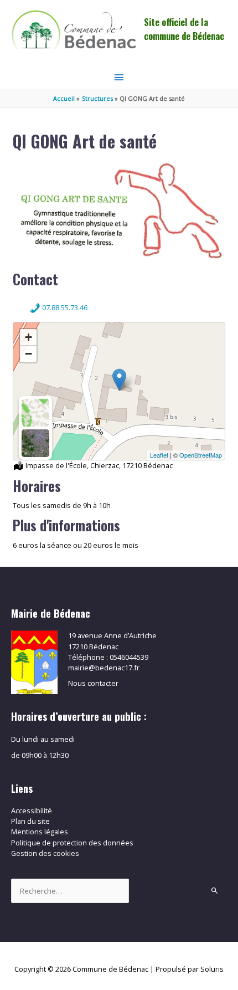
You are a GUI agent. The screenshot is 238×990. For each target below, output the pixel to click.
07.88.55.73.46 (63, 307)
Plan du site (30, 821)
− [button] (28, 354)
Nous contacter (93, 683)
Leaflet (159, 454)
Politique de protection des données (72, 843)
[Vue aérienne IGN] (35, 443)
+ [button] (28, 337)
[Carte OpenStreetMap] (35, 413)
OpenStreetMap (200, 454)
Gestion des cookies (45, 853)
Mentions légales (39, 832)
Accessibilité (31, 810)
